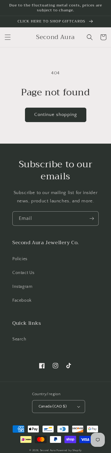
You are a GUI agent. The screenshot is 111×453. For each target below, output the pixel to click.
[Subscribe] (91, 218)
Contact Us (23, 272)
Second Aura (48, 450)
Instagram (22, 286)
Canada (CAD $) (53, 406)
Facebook (22, 300)
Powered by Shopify (69, 450)
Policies (19, 258)
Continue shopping (55, 114)
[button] (7, 37)
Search (19, 339)
